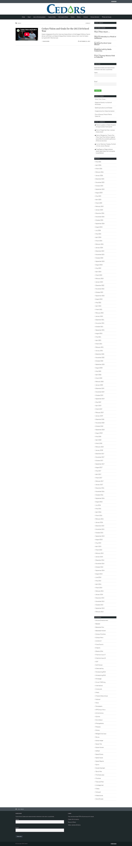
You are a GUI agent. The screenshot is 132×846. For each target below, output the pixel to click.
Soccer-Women (100, 747)
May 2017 (98, 471)
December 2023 (100, 251)
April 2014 (98, 584)
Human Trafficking (100, 682)
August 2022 (99, 299)
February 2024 (99, 244)
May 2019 (98, 402)
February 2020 (99, 381)
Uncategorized (99, 785)
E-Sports (98, 647)
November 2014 (100, 563)
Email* (96, 81)
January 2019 (99, 416)
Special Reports (95, 17)
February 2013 (99, 611)
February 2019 (99, 412)
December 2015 (100, 525)
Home (23, 17)
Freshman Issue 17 (101, 654)
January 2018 (99, 450)
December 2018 (100, 419)
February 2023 (99, 278)
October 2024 (99, 220)
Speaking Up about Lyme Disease (102, 44)
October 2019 (99, 395)
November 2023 (100, 254)
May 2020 (98, 371)
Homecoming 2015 (101, 675)
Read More (46, 41)
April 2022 (98, 306)
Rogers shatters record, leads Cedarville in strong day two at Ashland (105, 151)
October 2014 (99, 567)
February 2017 (99, 481)
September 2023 (100, 261)
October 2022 (99, 292)
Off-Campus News (63, 17)
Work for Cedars (106, 17)
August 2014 (99, 574)
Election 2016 (99, 651)
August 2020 (99, 367)
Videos (97, 788)
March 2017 (99, 477)
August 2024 (99, 227)
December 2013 (100, 598)
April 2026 (98, 165)
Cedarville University (73, 819)
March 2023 (99, 275)
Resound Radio (72, 822)
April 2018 (98, 440)
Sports (72, 17)
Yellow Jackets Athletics (74, 825)
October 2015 (99, 532)
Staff (29, 17)
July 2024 (98, 230)
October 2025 (99, 185)
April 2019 (98, 405)
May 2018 (98, 436)
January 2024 (99, 247)
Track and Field (100, 781)
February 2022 (99, 313)
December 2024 (100, 213)
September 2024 (100, 223)
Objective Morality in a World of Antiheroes (105, 37)
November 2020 (100, 357)
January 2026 (99, 175)
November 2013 (100, 601)
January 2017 (99, 484)
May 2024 (98, 234)
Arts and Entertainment (102, 620)
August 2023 (99, 264)
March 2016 (99, 515)
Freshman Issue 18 (101, 658)
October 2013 (99, 604)
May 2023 (98, 268)
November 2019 (100, 392)
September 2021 (100, 330)
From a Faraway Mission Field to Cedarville (104, 56)
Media (79, 17)
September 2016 (100, 498)
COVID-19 (98, 641)
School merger (99, 740)
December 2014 (100, 560)
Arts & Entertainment (39, 17)
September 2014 (100, 570)
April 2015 (98, 546)
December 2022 (100, 285)
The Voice (98, 778)
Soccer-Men (99, 744)
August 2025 (99, 192)
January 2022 (99, 316)
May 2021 (98, 337)
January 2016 (99, 522)
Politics (98, 730)
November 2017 (100, 457)
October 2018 (99, 426)
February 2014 (99, 591)
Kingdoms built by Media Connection (102, 50)
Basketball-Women (101, 630)
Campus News (52, 17)
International (99, 685)
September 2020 (100, 364)
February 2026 (99, 172)
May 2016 (98, 508)
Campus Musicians (101, 634)
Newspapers (99, 706)
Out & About (99, 720)
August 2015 (99, 539)
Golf (97, 661)
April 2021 (98, 340)
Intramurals (99, 689)
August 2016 (99, 501)
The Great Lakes (100, 775)
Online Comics (99, 713)
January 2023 (99, 282)
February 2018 (99, 446)
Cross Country (99, 644)
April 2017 (98, 474)
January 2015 (99, 556)
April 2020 (98, 374)
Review (98, 737)
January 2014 (99, 594)
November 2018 (100, 422)
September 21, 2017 (85, 41)
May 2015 (98, 543)
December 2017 (100, 453)
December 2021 (100, 319)
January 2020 (99, 385)
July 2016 (98, 505)
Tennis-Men (99, 771)
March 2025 (99, 203)
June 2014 (98, 577)
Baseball (98, 623)
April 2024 (98, 237)
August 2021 (99, 333)
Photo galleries (100, 723)
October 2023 (99, 258)
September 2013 (100, 608)
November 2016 (100, 491)
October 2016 (99, 495)
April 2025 (98, 199)
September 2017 (100, 464)
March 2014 (99, 587)
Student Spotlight (100, 768)
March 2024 (99, 240)
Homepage (98, 678)
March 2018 (99, 443)
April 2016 (98, 512)
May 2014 (98, 580)
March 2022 (99, 309)
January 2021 (99, 350)
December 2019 (100, 388)
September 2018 (100, 429)
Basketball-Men (100, 627)
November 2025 (100, 182)
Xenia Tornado (99, 799)
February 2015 (99, 553)
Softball (98, 751)
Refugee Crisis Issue (101, 733)
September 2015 (100, 536)
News (97, 702)
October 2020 (99, 361)
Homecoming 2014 (101, 672)
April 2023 (98, 271)
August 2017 (99, 467)
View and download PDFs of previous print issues (81, 816)
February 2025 (99, 206)
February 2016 (99, 519)
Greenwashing (99, 668)
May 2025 (98, 196)
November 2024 (100, 216)
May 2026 (98, 161)
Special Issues (99, 757)
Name (95, 72)
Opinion (85, 17)
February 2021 (99, 347)
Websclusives (99, 795)
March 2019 (99, 409)
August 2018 (99, 433)
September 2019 (100, 398)
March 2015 (99, 549)
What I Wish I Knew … (102, 32)
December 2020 (100, 354)
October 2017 (99, 460)
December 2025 (100, 179)
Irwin (97, 144)
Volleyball (98, 792)
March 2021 (99, 343)
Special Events (99, 754)
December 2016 (100, 488)
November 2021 (100, 323)
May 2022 (98, 302)
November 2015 (100, 529)
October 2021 (99, 326)
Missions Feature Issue (102, 696)
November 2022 (100, 288)
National (98, 699)
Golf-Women (99, 665)
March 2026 (99, 168)
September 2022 (100, 295)
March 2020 (99, 378)
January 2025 (99, 209)
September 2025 (100, 189)
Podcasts (98, 726)
